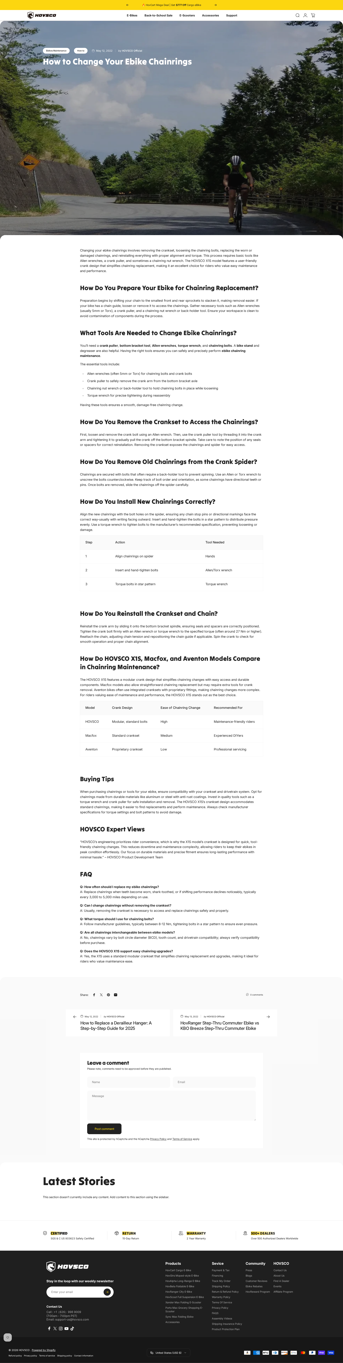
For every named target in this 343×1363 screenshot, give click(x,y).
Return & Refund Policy (225, 1291)
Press (249, 1270)
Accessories (210, 15)
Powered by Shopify (44, 1350)
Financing (217, 1275)
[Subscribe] (107, 1292)
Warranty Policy (221, 1297)
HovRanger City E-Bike (178, 1291)
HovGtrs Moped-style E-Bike (182, 1275)
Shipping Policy (221, 1286)
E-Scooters (187, 15)
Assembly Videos (222, 1318)
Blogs (249, 1275)
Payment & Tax (221, 1270)
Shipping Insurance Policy (227, 1323)
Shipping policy (64, 1355)
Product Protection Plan (226, 1329)
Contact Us (280, 1270)
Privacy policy (30, 1355)
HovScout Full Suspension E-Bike (184, 1297)
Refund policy (15, 1355)
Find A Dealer (281, 1280)
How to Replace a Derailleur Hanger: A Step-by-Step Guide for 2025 (116, 1025)
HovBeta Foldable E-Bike (179, 1286)
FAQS (215, 1313)
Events (277, 1286)
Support (231, 15)
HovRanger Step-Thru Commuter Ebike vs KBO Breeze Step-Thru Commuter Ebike (219, 1025)
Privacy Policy (158, 1138)
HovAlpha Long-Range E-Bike (182, 1280)
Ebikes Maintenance (56, 50)
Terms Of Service (222, 1302)
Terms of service (47, 1355)
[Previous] (127, 5)
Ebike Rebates (254, 1286)
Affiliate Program (283, 1291)
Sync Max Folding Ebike (179, 1316)
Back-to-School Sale (158, 15)
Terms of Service (182, 1138)
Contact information (83, 1355)
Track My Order (221, 1280)
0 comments (256, 994)
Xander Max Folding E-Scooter (183, 1302)
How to (80, 50)
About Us (279, 1275)
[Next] (215, 5)
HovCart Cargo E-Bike (178, 1270)
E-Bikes (132, 15)
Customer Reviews (256, 1280)
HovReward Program (258, 1291)
